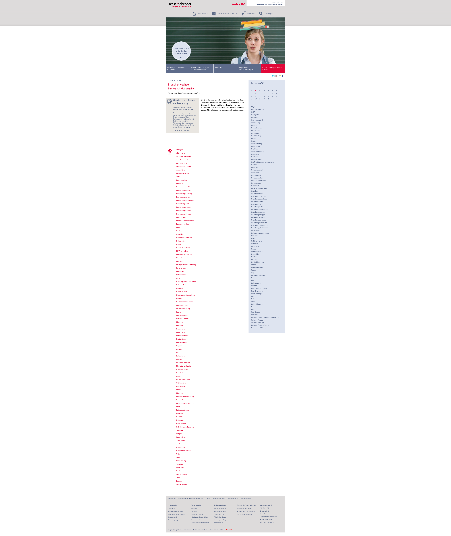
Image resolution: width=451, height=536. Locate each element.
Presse (208, 498)
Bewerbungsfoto (257, 207)
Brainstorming (256, 283)
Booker (253, 278)
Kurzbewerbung (182, 342)
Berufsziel (254, 167)
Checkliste (180, 234)
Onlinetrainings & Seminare (176, 514)
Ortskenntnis (181, 383)
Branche (254, 286)
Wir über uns (172, 498)
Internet (179, 312)
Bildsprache (255, 246)
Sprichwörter (181, 437)
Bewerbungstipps (173, 520)
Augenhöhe (180, 170)
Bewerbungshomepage (185, 200)
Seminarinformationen (181, 130)
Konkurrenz (180, 332)
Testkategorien (265, 514)
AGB (221, 530)
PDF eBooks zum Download (246, 511)
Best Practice (255, 173)
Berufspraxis (255, 154)
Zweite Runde (181, 484)
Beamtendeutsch (257, 120)
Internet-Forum (182, 315)
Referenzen (180, 420)
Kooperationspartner (174, 530)
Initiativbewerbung (183, 309)
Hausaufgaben (181, 292)
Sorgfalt (179, 434)
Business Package (257, 322)
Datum (178, 244)
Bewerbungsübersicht (184, 214)
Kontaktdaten (181, 339)
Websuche (180, 467)
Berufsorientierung (257, 152)
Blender (253, 265)
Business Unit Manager (259, 328)
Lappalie (179, 346)
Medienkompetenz (183, 363)
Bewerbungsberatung (184, 194)
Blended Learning (257, 262)
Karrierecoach (218, 523)
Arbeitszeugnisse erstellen (199, 517)
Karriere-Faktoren (183, 319)
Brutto (253, 301)
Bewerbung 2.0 (219, 514)
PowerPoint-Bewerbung (185, 396)
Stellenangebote (246, 498)
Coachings (171, 508)
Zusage (179, 481)
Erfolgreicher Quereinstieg (186, 265)
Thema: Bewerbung (175, 80)
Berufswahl (255, 165)
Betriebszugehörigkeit (259, 188)
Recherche (180, 417)
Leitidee (179, 349)
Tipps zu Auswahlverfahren (269, 517)
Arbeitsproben (181, 163)
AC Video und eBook (267, 522)
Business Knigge (257, 320)
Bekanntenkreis (256, 128)
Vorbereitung (181, 461)
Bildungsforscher (257, 251)
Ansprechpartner (233, 498)
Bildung (253, 249)
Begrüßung (255, 125)
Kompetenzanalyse (220, 511)
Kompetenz (180, 329)
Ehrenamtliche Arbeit (184, 254)
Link (177, 352)
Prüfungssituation (182, 410)
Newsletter (251, 13)
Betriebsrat (255, 186)
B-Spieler (254, 107)
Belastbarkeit (255, 130)
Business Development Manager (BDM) (265, 317)
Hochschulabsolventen (184, 302)
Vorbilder (179, 464)
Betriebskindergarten (258, 180)
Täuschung (180, 440)
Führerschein (181, 275)
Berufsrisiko (255, 157)
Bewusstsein (181, 217)
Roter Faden (181, 423)
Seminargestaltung (220, 520)
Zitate (178, 478)
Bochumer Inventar (258, 275)
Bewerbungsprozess (183, 210)
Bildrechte (254, 244)
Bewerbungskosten (183, 204)
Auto (178, 177)
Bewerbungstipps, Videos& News (272, 68)
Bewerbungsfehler (183, 197)
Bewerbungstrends (220, 508)
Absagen (179, 150)
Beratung (254, 141)
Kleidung (179, 325)
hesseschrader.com (277, 2)
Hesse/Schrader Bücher (244, 508)
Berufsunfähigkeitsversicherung (262, 162)
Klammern (180, 322)
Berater (253, 138)
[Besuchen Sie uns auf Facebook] (283, 77)
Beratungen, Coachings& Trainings (176, 68)
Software (179, 430)
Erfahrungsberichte (266, 519)
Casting (179, 231)
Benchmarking (256, 136)
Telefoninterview (182, 444)
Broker (253, 299)
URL (178, 454)
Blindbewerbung (257, 267)
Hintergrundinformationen (185, 295)
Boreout (254, 280)
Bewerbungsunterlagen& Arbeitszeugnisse (200, 68)
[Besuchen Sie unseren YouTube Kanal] (276, 77)
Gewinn (179, 278)
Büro (252, 309)
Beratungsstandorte (219, 498)
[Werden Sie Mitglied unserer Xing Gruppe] (280, 77)
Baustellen (254, 117)
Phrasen (179, 390)
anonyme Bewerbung (184, 156)
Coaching (194, 511)
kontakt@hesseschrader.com (228, 13)
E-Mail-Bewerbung (183, 248)
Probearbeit (180, 400)
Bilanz (253, 238)
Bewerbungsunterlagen (259, 225)
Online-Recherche (183, 380)
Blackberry (255, 259)
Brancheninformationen (185, 221)
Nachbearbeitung (182, 369)
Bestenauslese (181, 180)
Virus (178, 457)
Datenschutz (214, 530)
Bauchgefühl (255, 115)
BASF (253, 112)
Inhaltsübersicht (182, 305)
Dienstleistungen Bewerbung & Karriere (191, 498)
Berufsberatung (256, 144)
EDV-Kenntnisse (182, 251)
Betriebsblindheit (257, 178)
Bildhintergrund (256, 241)
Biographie (255, 254)
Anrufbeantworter (182, 160)
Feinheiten (180, 271)
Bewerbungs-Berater (184, 190)
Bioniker (254, 257)
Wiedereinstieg (181, 474)
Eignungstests (264, 511)
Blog (252, 272)
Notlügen (179, 376)
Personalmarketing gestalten (200, 523)
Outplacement (172, 517)
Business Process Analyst (260, 325)
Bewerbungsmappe (258, 215)
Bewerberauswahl (183, 187)
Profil (178, 407)
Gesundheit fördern (197, 514)
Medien (179, 359)
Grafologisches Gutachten (186, 282)
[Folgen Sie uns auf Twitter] (273, 77)
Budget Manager (257, 304)
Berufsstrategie (256, 159)
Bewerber (179, 183)
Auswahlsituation (182, 173)
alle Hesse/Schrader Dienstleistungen (270, 4)
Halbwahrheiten (182, 285)
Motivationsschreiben (184, 366)
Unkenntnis (180, 447)
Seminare (218, 67)
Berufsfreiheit (255, 146)
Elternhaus (180, 261)
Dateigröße (180, 241)
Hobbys (179, 298)
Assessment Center (183, 166)
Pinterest (179, 393)
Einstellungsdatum (183, 258)
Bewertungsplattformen (259, 228)
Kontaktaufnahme (182, 336)
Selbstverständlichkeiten (185, 427)
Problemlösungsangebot (185, 403)
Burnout (254, 307)
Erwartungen (181, 268)
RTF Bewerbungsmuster (245, 514)
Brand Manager (256, 294)
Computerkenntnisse (184, 237)
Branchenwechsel (182, 224)
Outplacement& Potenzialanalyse (246, 68)
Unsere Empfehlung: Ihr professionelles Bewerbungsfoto (181, 51)
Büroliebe (254, 315)
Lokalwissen (180, 356)
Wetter (178, 471)
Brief (178, 227)
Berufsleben (255, 149)
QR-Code (179, 413)
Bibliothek (254, 236)
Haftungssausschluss (200, 530)
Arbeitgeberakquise (220, 517)
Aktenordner (180, 153)
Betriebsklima (256, 183)
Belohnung (255, 133)
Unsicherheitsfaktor (183, 450)
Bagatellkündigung (257, 109)
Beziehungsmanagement (260, 233)
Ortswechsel (180, 386)
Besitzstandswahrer (258, 170)
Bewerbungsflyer (257, 204)
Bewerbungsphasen (183, 207)
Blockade (254, 270)
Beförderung (255, 123)
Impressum (187, 530)
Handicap (179, 288)
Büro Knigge (255, 312)
